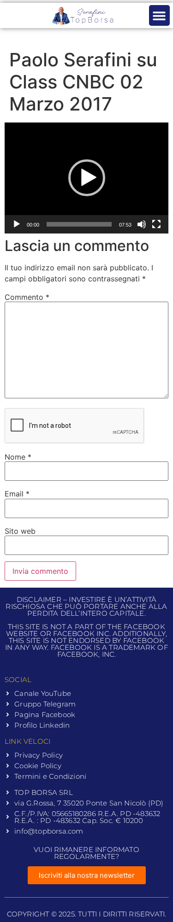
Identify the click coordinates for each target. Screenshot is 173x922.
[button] (159, 15)
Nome (18, 457)
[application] (86, 178)
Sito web (20, 531)
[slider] (79, 224)
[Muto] (141, 224)
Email (17, 493)
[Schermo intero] (156, 224)
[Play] (16, 224)
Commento (27, 297)
